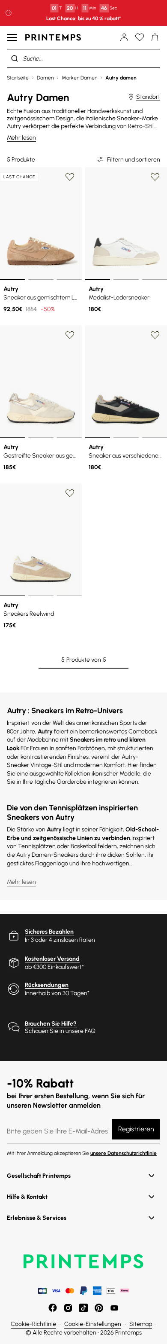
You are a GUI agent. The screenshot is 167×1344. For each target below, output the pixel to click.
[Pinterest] (99, 1308)
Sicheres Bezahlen (49, 931)
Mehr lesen (21, 137)
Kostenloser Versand (52, 958)
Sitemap (140, 1324)
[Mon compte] (124, 37)
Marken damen (79, 78)
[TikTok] (83, 1308)
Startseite (18, 78)
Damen (45, 78)
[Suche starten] (14, 58)
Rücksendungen (47, 985)
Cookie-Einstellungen (92, 1324)
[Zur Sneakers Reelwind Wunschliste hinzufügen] (70, 493)
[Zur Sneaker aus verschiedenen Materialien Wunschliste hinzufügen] (155, 335)
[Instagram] (68, 1308)
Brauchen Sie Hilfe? (51, 1023)
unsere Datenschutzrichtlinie (123, 1153)
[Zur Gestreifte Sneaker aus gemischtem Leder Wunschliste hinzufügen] (70, 335)
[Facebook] (53, 1308)
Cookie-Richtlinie (33, 1324)
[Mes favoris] (139, 37)
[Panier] (155, 37)
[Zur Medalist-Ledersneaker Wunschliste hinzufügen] (155, 177)
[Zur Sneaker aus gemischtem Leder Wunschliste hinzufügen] (70, 177)
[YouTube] (114, 1308)
